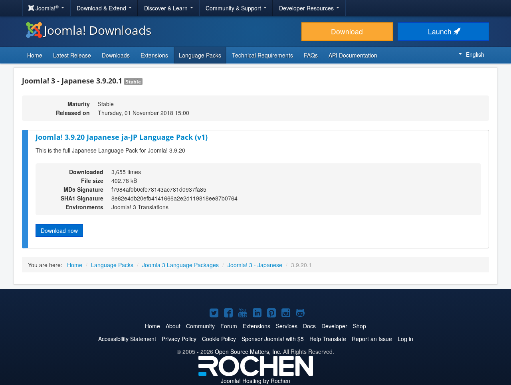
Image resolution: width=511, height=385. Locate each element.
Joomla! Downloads (97, 30)
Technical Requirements (262, 55)
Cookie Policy (219, 339)
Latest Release (72, 55)
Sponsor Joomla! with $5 (273, 339)
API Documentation (353, 55)
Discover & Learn (166, 8)
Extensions (154, 55)
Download (347, 31)
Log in (405, 339)
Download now (59, 230)
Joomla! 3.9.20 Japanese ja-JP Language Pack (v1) (122, 137)
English (475, 54)
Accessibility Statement (127, 339)
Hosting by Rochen (255, 381)
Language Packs (200, 55)
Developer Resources (307, 8)
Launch (441, 31)
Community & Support (234, 8)
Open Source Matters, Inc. (248, 351)
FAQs (311, 55)
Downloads (116, 55)
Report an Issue (372, 339)
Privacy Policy (179, 339)
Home (34, 55)
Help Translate (327, 339)
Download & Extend (102, 8)
